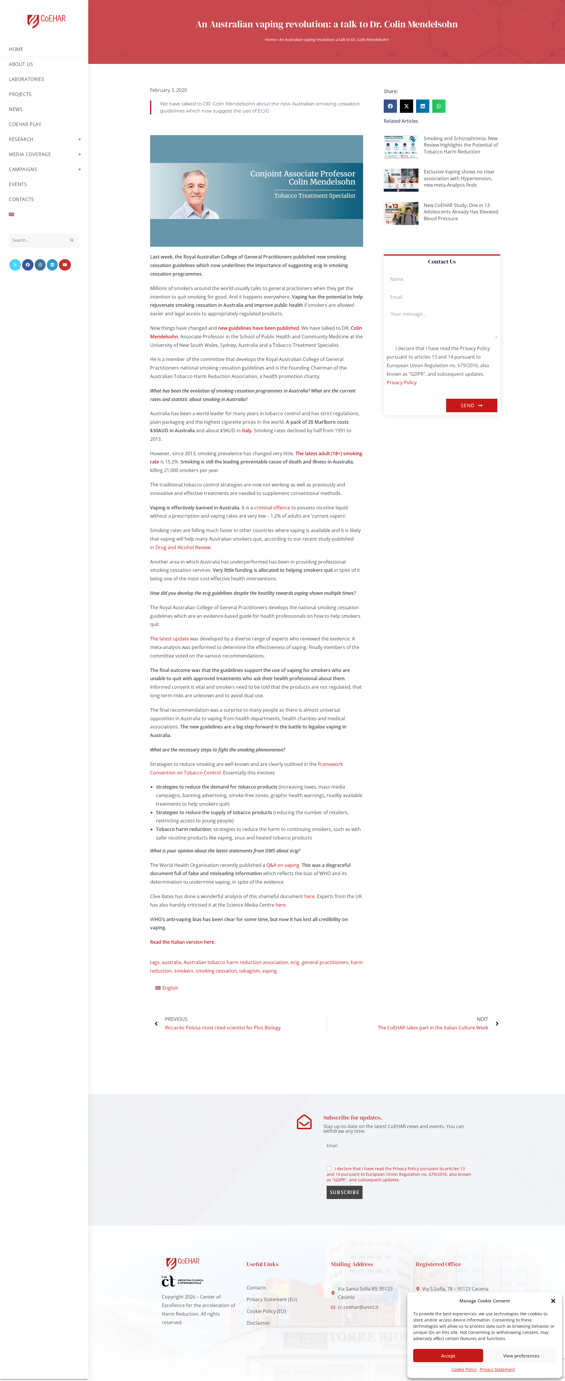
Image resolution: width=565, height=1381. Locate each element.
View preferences (521, 1356)
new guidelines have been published (258, 328)
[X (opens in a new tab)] (15, 265)
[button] (553, 1301)
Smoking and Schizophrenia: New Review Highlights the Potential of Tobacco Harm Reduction (461, 145)
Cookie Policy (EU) (266, 1311)
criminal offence (272, 507)
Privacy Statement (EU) (272, 1299)
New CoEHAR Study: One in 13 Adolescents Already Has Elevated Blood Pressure (461, 212)
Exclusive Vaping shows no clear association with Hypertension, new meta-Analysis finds (459, 178)
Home (270, 39)
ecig (294, 962)
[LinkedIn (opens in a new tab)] (52, 265)
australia (171, 962)
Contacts (256, 1288)
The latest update (169, 638)
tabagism (249, 971)
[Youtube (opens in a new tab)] (65, 265)
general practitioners (325, 962)
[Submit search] (72, 240)
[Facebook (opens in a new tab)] (28, 265)
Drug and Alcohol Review (182, 547)
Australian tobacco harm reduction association (236, 962)
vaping (269, 971)
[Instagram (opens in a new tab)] (40, 265)
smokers (183, 971)
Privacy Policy (402, 382)
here (309, 896)
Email (332, 1145)
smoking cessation (216, 971)
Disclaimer (258, 1323)
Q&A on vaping (282, 865)
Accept (448, 1356)
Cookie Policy (464, 1369)
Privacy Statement (497, 1369)
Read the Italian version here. (182, 942)
